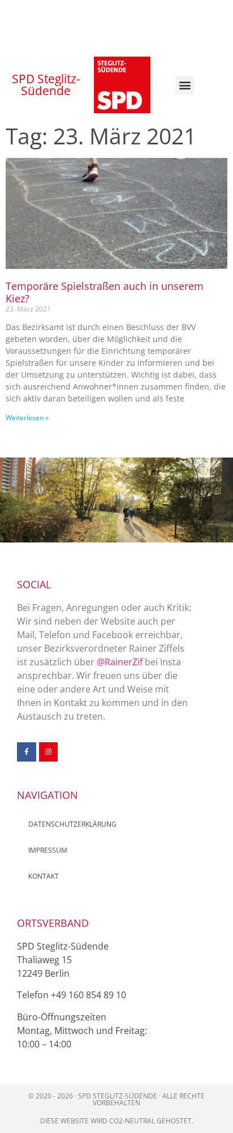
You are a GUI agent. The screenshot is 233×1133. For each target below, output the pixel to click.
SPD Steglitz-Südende (46, 85)
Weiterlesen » (27, 417)
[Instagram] (48, 752)
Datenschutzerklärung (72, 824)
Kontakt (43, 876)
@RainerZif (120, 662)
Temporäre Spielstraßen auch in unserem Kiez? (105, 292)
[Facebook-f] (26, 752)
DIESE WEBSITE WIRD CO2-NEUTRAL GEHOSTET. (116, 1121)
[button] (184, 85)
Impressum (47, 850)
